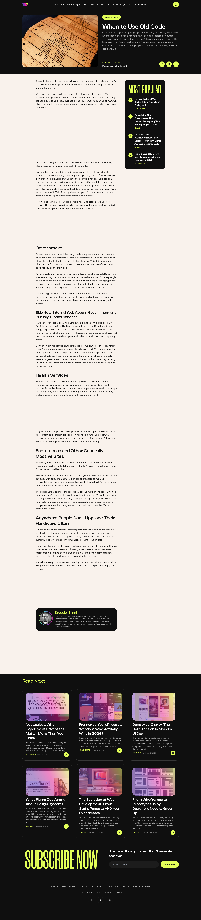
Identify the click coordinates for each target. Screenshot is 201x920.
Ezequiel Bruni (66, 613)
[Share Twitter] (169, 64)
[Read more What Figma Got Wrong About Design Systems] (66, 826)
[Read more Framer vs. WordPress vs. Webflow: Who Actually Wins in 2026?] (119, 750)
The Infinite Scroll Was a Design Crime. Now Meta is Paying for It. (147, 102)
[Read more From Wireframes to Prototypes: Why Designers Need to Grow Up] (173, 832)
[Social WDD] (91, 900)
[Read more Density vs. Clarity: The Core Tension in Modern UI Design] (173, 753)
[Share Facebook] (162, 64)
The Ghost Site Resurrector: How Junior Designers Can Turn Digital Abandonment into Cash (147, 139)
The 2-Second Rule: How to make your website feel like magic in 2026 (147, 157)
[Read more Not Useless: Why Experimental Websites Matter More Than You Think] (66, 754)
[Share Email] (176, 64)
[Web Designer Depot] (25, 4)
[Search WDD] (176, 4)
